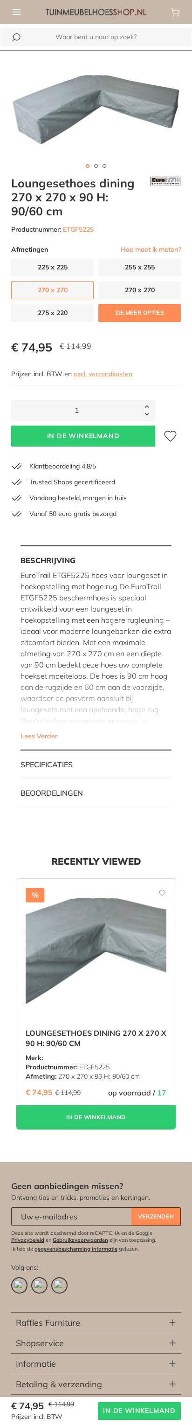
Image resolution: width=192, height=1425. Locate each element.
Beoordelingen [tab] (52, 793)
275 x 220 (53, 313)
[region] (96, 107)
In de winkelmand (83, 436)
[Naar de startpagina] (96, 11)
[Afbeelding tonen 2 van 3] (96, 166)
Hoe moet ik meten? (151, 249)
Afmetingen (29, 250)
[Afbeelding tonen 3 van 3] (104, 166)
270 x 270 (140, 290)
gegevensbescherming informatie (75, 1249)
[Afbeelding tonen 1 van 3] (87, 166)
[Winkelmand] (175, 12)
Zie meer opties (140, 312)
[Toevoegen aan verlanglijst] (157, 892)
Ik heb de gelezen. (75, 1249)
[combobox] (96, 37)
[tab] (96, 647)
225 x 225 (53, 267)
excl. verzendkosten (103, 374)
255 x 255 (140, 267)
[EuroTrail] (165, 197)
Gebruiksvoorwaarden (80, 1240)
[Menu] (16, 12)
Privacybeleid (27, 1240)
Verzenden (156, 1216)
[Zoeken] (16, 37)
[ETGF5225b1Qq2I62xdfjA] (96, 107)
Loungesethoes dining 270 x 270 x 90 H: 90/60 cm (96, 1038)
